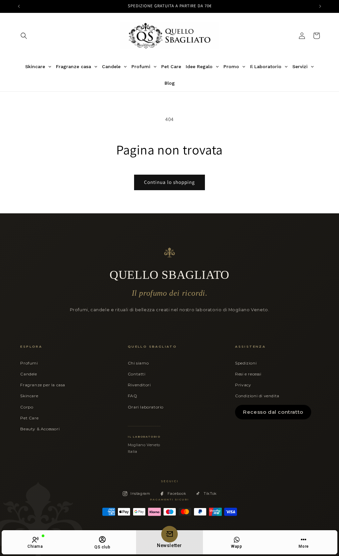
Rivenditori (139, 384)
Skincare (29, 395)
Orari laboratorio (146, 407)
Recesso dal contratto (273, 412)
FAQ (132, 395)
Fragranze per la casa (42, 384)
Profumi (29, 363)
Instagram (140, 493)
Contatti (137, 373)
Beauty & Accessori (40, 428)
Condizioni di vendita (257, 395)
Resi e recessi (248, 373)
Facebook (177, 493)
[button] (24, 35)
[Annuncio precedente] (19, 6)
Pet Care (29, 417)
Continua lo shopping (169, 182)
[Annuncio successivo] (320, 6)
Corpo (26, 407)
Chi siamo (138, 363)
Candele (28, 373)
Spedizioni (246, 363)
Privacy (243, 384)
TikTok (210, 493)
